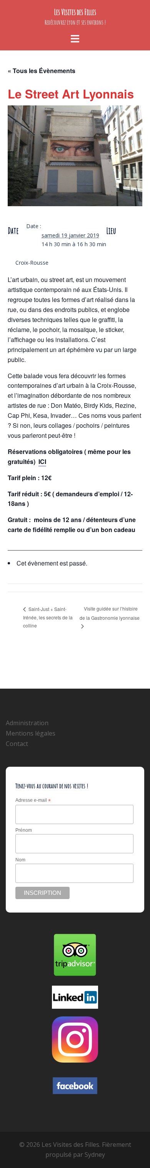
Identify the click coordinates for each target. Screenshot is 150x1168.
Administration (27, 723)
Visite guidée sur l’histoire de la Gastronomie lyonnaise (110, 613)
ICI (42, 461)
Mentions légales (30, 733)
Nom (20, 860)
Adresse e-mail (33, 801)
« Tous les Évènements (41, 70)
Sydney (95, 1154)
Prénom (23, 830)
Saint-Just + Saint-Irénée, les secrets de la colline (48, 617)
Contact (17, 743)
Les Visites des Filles (75, 12)
